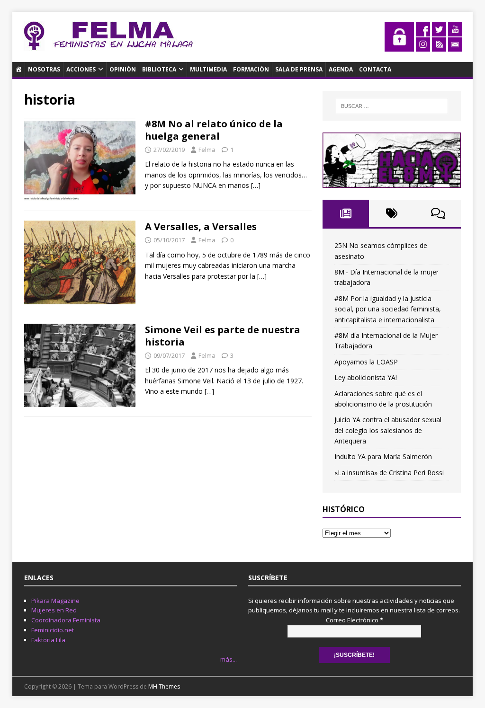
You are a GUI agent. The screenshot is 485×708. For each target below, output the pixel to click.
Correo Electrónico (354, 620)
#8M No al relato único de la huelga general (214, 129)
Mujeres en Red (54, 610)
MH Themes (164, 686)
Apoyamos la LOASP (366, 361)
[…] (255, 185)
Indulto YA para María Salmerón (383, 456)
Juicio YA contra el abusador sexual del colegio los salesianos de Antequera (387, 430)
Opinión (122, 69)
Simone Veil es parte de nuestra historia (222, 335)
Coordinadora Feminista (65, 620)
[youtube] (455, 31)
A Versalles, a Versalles (201, 226)
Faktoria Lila (48, 640)
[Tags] (392, 213)
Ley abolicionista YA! (365, 377)
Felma (207, 149)
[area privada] (399, 46)
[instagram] (423, 46)
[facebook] (423, 31)
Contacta (375, 69)
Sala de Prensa (299, 69)
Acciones (81, 69)
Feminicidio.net (52, 630)
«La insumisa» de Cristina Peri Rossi (389, 472)
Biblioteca (159, 69)
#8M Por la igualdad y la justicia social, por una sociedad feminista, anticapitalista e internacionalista (387, 309)
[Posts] (345, 213)
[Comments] (438, 213)
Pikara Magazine (55, 600)
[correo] (455, 46)
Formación (251, 69)
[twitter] (439, 31)
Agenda (341, 69)
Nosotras (44, 69)
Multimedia (208, 69)
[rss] (439, 46)
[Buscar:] (392, 106)
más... (228, 659)
